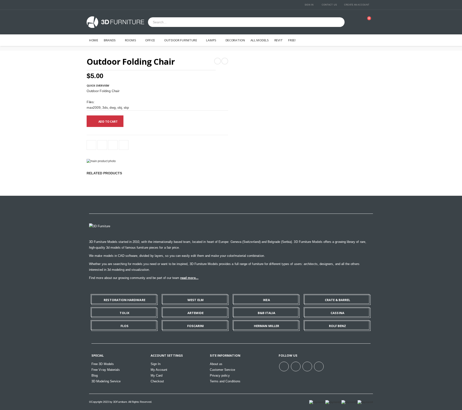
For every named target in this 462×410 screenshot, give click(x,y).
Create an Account (356, 4)
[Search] (339, 22)
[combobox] (241, 22)
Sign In (309, 4)
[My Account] (354, 22)
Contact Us (329, 4)
